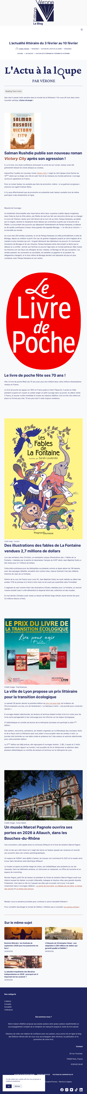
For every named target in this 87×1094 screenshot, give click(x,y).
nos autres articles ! (71, 907)
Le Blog (38, 23)
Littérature (8, 1010)
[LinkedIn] (81, 1089)
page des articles (43, 1074)
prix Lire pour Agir (53, 703)
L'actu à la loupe (55, 49)
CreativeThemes (51, 1082)
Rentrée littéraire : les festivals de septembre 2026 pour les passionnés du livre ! (21, 945)
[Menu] (82, 30)
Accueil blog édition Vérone (24, 1074)
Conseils (7, 1004)
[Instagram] (66, 1089)
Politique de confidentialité (63, 1074)
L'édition (7, 1001)
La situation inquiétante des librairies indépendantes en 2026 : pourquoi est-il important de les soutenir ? (21, 974)
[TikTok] (76, 1089)
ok (9, 1086)
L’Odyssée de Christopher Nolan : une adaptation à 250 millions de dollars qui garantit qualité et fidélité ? (61, 945)
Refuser (17, 1086)
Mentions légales (65, 1082)
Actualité (44, 49)
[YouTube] (71, 1089)
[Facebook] (62, 1089)
